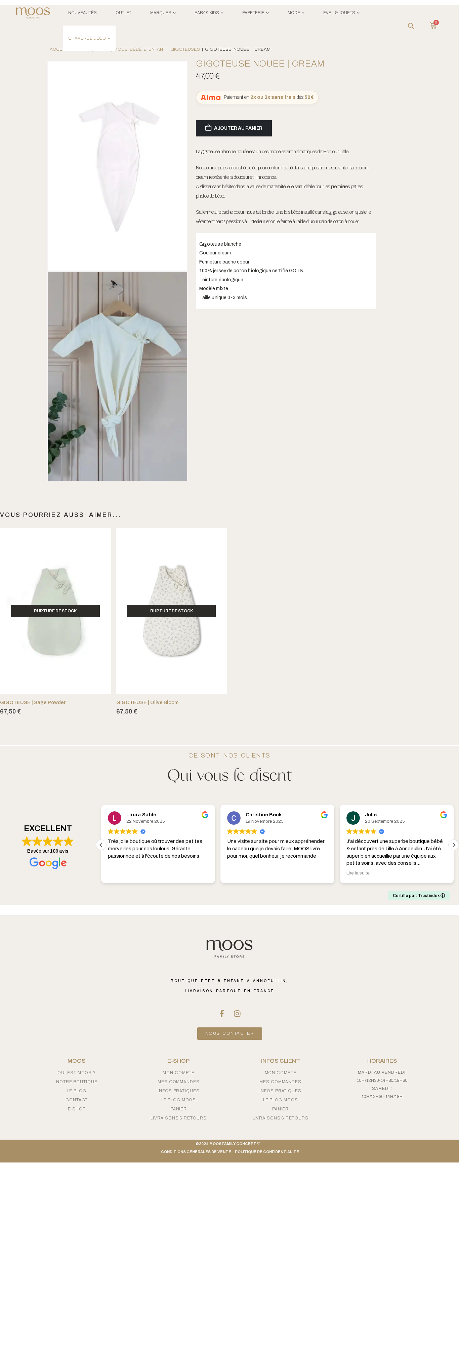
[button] (454, 845)
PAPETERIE (253, 12)
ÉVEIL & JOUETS (339, 12)
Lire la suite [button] (358, 872)
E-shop (77, 1109)
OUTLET (123, 12)
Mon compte (178, 1072)
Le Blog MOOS (178, 1100)
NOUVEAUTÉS (82, 12)
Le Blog (76, 1091)
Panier (178, 1109)
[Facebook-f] (221, 1013)
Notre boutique (76, 1081)
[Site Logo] (33, 14)
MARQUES (160, 12)
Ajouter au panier (238, 128)
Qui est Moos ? (76, 1072)
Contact (77, 1100)
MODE (294, 12)
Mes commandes (179, 1081)
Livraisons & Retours (178, 1118)
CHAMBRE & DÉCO (87, 38)
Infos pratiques (179, 1091)
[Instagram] (237, 1013)
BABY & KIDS (207, 12)
